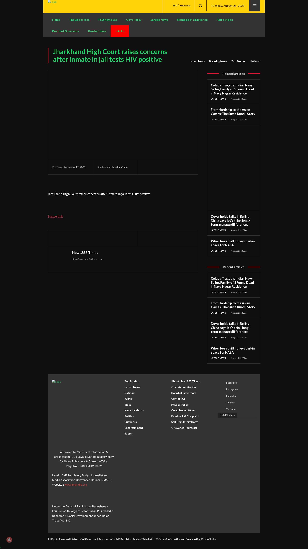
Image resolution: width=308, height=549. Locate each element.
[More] (179, 167)
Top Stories (238, 61)
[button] (200, 5)
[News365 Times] (61, 259)
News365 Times (85, 252)
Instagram (232, 389)
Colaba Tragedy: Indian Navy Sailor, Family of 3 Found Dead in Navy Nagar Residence (232, 89)
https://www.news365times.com (87, 259)
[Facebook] (146, 167)
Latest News (197, 61)
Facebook (231, 382)
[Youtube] (221, 409)
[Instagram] (221, 389)
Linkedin (231, 396)
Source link (55, 216)
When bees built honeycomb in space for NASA (233, 243)
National (255, 61)
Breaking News (218, 61)
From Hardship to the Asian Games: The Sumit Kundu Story (233, 112)
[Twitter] (154, 167)
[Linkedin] (221, 396)
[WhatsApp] (170, 167)
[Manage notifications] (9, 540)
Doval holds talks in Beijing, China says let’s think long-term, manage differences (230, 220)
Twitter (230, 402)
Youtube (231, 409)
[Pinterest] (162, 167)
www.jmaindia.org (76, 484)
